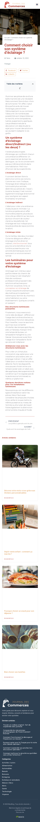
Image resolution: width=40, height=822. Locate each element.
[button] (37, 4)
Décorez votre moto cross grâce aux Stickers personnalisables (19, 491)
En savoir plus (9, 498)
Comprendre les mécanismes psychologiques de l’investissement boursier (16, 731)
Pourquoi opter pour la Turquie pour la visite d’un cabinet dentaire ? (20, 743)
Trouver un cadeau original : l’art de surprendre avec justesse (16, 725)
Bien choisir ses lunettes (14, 672)
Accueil (7, 37)
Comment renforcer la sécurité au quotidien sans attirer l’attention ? (20, 754)
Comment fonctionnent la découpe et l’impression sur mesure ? (17, 738)
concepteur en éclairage (15, 288)
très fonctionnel (20, 243)
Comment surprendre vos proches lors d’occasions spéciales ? (17, 749)
